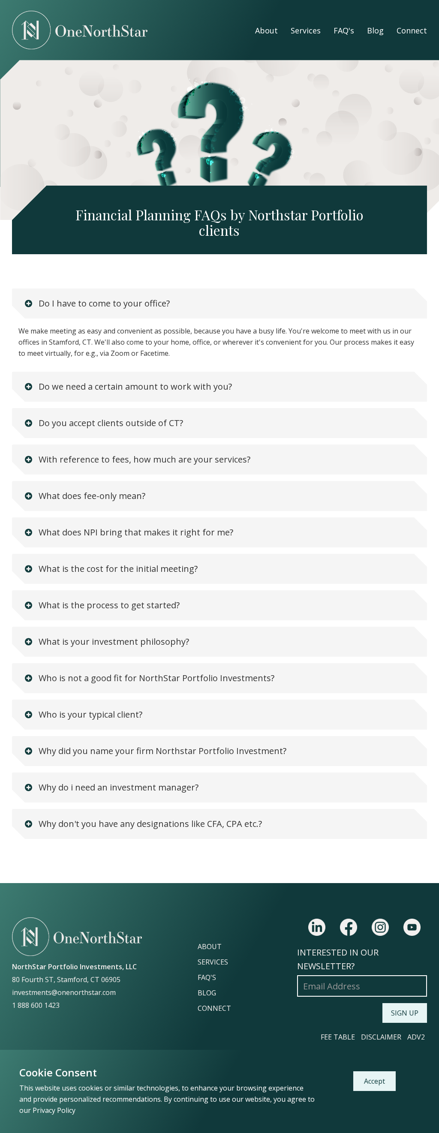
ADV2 (416, 1037)
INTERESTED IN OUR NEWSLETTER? (338, 959)
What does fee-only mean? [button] (90, 496)
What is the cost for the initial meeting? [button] (117, 568)
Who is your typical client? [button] (89, 714)
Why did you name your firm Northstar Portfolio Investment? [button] (161, 751)
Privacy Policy (54, 1110)
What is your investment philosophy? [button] (112, 641)
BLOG (207, 993)
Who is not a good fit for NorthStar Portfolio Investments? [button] (155, 678)
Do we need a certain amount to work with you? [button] (134, 386)
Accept (374, 1081)
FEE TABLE (338, 1037)
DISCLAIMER (381, 1037)
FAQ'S (207, 977)
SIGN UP (404, 1013)
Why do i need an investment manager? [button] (117, 787)
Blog (375, 30)
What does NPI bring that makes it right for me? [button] (134, 532)
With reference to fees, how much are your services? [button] (143, 459)
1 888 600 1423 (36, 1005)
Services (306, 30)
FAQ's (344, 30)
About (266, 30)
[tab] (219, 304)
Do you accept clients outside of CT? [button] (109, 423)
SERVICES (213, 962)
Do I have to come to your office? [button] (103, 303)
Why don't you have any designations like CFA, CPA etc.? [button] (149, 823)
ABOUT (210, 946)
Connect (412, 30)
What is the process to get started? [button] (108, 605)
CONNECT (214, 1008)
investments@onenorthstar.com (64, 992)
